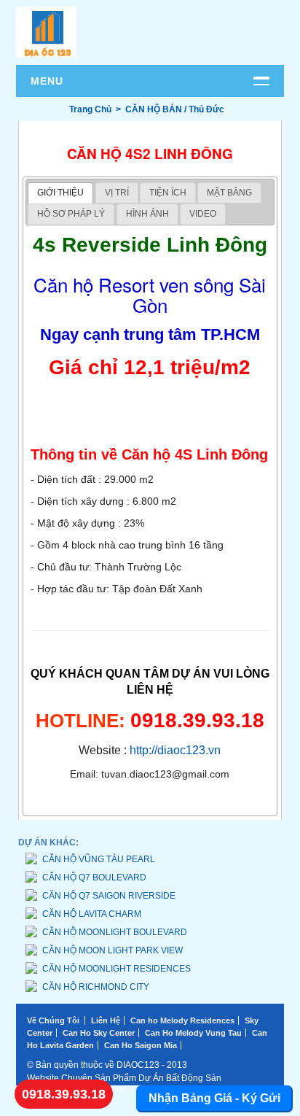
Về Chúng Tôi (53, 1020)
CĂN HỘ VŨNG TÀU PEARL (98, 859)
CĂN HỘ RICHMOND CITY (95, 987)
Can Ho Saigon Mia (140, 1045)
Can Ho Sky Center (99, 1032)
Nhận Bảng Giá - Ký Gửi (214, 1098)
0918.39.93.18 (64, 1094)
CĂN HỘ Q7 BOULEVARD (94, 877)
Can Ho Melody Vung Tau (193, 1032)
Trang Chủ (90, 109)
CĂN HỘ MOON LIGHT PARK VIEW (112, 950)
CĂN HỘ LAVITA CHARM (91, 914)
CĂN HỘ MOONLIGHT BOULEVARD (114, 932)
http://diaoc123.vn (175, 750)
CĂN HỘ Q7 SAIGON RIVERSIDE (108, 896)
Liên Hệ (105, 1020)
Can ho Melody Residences (182, 1020)
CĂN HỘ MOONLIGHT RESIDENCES (116, 969)
